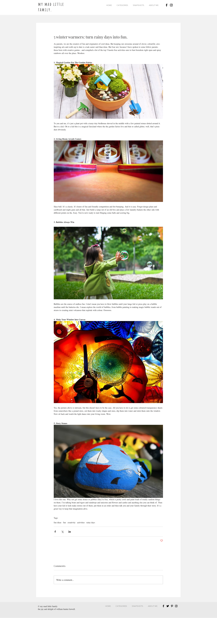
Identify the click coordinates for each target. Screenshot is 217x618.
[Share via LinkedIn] (69, 531)
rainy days (90, 522)
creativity (71, 522)
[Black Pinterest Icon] (172, 606)
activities (81, 522)
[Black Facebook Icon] (166, 5)
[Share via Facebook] (55, 531)
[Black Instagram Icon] (171, 5)
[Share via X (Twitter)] (62, 531)
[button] (122, 5)
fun (64, 522)
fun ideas (57, 522)
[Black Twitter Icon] (167, 606)
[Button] (59, 5)
